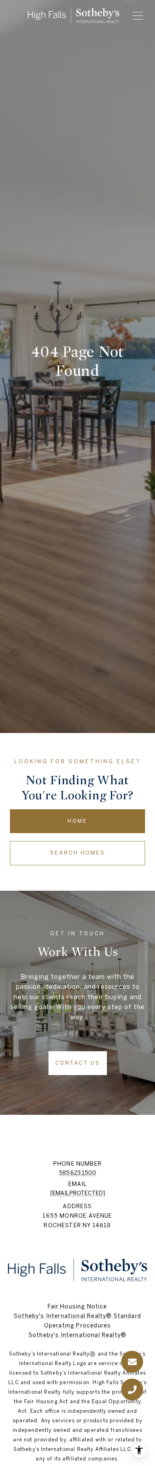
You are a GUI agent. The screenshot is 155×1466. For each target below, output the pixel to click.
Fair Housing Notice (77, 1306)
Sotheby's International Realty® (77, 1335)
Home (77, 821)
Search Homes (77, 853)
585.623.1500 (77, 1173)
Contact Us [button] (77, 1063)
